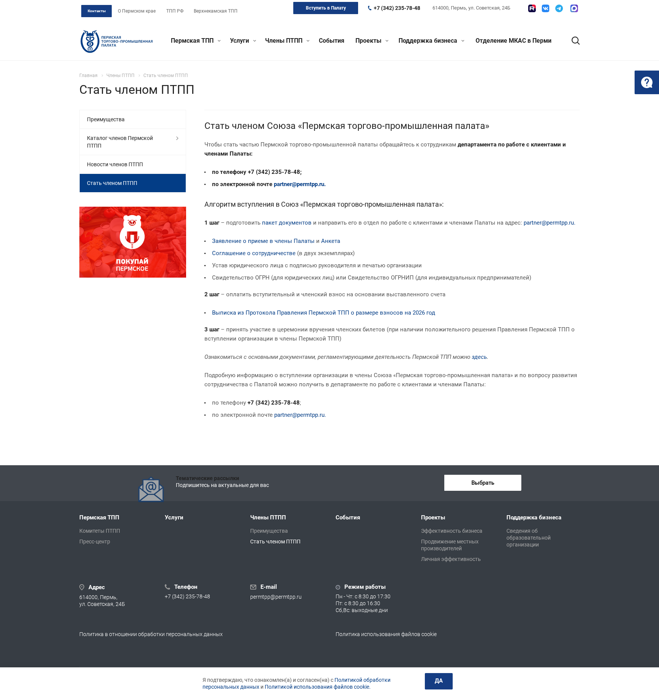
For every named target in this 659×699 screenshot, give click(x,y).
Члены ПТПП (284, 40)
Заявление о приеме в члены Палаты (263, 241)
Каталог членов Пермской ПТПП (120, 142)
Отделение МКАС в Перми (513, 40)
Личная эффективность (451, 559)
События (331, 40)
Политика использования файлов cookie (386, 634)
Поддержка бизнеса (429, 40)
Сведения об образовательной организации (528, 538)
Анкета (330, 241)
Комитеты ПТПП (99, 531)
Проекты (369, 40)
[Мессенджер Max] (574, 8)
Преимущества (106, 119)
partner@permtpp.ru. (300, 184)
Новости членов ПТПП (115, 164)
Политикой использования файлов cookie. (318, 687)
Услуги (240, 40)
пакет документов (287, 222)
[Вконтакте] (546, 8)
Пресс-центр (94, 541)
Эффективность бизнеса (451, 531)
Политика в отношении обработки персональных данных (151, 634)
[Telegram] (559, 8)
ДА (439, 680)
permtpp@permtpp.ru (276, 597)
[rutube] (532, 8)
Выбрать (482, 482)
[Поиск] (572, 40)
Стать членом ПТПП (112, 183)
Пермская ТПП (193, 40)
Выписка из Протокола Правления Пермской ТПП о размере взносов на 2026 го (322, 312)
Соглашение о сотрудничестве (254, 253)
